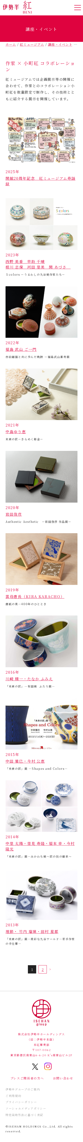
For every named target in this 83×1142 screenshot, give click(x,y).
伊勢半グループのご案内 (23, 1089)
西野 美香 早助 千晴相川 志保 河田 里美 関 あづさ (38, 264)
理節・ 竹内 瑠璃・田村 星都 (32, 931)
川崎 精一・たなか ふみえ (29, 678)
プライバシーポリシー (21, 1102)
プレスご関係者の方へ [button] (27, 1078)
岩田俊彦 (14, 514)
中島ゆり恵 (16, 431)
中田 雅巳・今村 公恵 (25, 761)
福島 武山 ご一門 (21, 349)
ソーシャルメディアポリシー (26, 1108)
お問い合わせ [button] (63, 1078)
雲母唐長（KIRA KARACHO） (35, 596)
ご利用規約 (13, 1096)
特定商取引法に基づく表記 (24, 1115)
